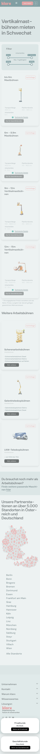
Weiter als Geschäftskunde (20, 748)
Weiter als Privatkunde (20, 729)
